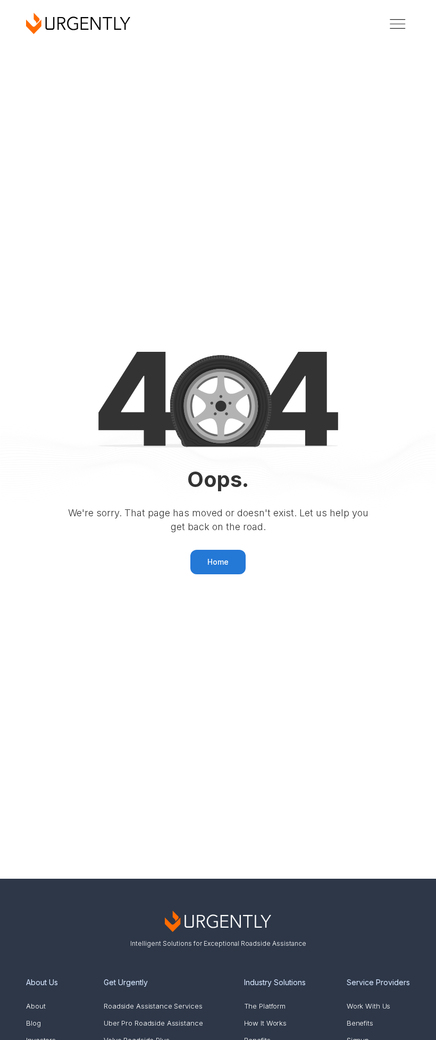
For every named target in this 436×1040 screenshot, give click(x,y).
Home (218, 561)
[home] (78, 23)
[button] (397, 24)
